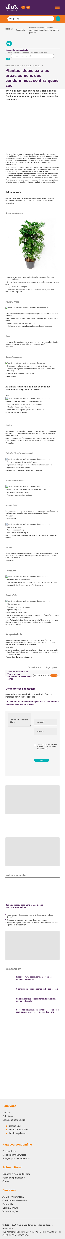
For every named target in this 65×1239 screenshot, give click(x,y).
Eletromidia (7, 1204)
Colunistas (7, 1116)
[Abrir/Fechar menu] (57, 7)
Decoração (20, 30)
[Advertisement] (32, 1049)
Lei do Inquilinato (17, 1133)
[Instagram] (28, 7)
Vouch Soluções (10, 1211)
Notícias (9, 30)
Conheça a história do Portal (16, 1174)
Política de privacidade (13, 1177)
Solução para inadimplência (15, 1158)
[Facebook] (23, 7)
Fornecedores (9, 1151)
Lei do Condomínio (18, 1129)
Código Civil (15, 1126)
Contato (6, 1181)
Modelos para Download (14, 1154)
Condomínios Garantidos (14, 1200)
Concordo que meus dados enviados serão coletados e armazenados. (47, 746)
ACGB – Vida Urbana (13, 1196)
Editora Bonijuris (10, 1207)
